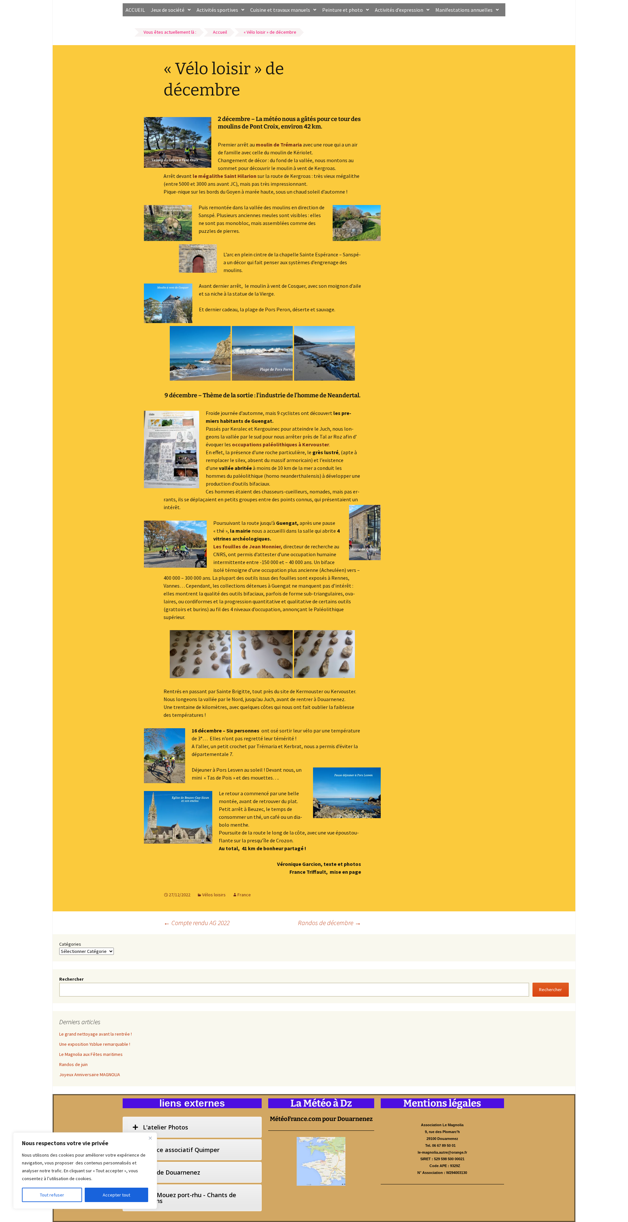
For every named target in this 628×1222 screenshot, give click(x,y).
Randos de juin (73, 1064)
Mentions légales (442, 1103)
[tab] (192, 1127)
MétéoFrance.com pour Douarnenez (321, 1119)
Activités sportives (217, 10)
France (244, 895)
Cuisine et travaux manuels (280, 10)
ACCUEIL (135, 10)
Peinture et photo (342, 10)
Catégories (70, 944)
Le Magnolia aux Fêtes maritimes (91, 1054)
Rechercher (71, 979)
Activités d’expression (399, 10)
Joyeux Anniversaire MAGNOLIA (89, 1074)
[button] (171, 9)
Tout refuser (52, 1195)
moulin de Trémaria (279, 144)
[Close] (150, 1138)
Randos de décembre (329, 923)
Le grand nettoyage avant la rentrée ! (95, 1034)
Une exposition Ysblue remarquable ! (94, 1044)
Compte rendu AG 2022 (197, 923)
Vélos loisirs (214, 895)
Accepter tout (116, 1195)
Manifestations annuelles (464, 10)
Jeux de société (167, 10)
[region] (85, 1170)
